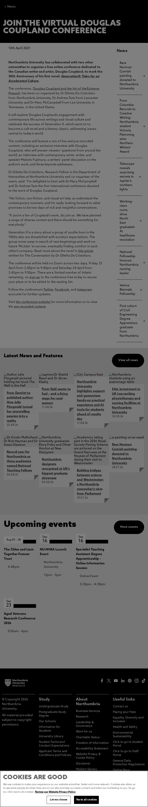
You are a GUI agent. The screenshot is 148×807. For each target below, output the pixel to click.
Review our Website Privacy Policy (55, 792)
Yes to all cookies (86, 799)
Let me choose (58, 799)
